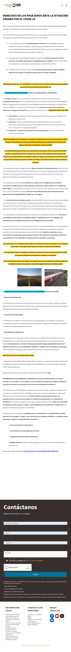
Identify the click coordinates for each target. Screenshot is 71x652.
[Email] (35, 533)
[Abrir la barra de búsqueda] (62, 5)
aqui (49, 373)
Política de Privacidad (34, 560)
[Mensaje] (35, 556)
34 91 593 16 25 (32, 621)
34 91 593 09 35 (37, 619)
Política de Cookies (45, 645)
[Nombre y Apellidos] (35, 523)
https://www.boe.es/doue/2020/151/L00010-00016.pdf (40, 451)
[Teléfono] (35, 542)
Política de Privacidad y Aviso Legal (30, 645)
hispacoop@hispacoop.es (34, 623)
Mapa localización (32, 624)
